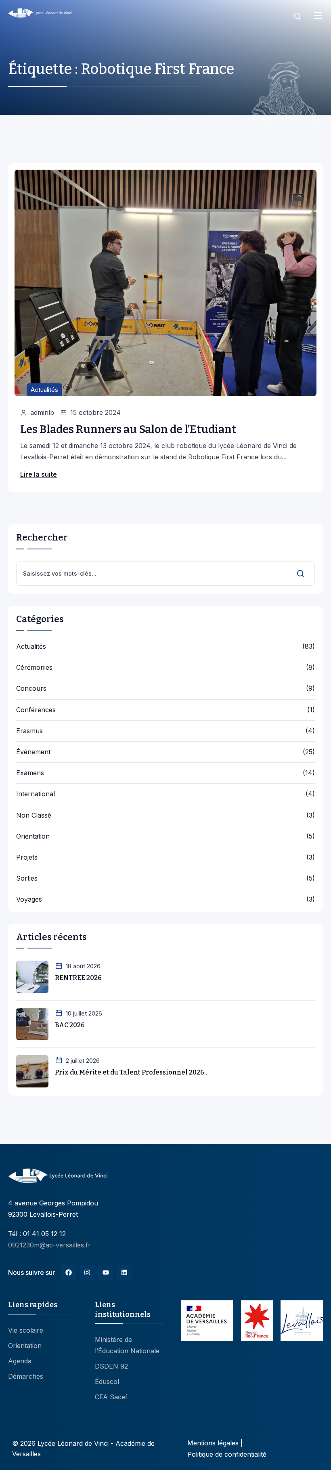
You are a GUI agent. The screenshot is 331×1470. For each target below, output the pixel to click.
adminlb (42, 412)
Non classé (33, 815)
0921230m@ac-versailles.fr (49, 1245)
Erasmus (29, 731)
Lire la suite (38, 474)
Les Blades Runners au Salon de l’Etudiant (128, 429)
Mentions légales (213, 1443)
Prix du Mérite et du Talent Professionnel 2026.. (131, 1072)
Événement (33, 752)
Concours (31, 688)
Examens (30, 773)
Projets (27, 857)
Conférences (36, 710)
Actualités (44, 389)
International (35, 794)
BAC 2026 (70, 1025)
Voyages (29, 899)
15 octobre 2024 (95, 412)
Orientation (33, 836)
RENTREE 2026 (78, 978)
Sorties (27, 878)
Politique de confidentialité (226, 1454)
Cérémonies (34, 667)
